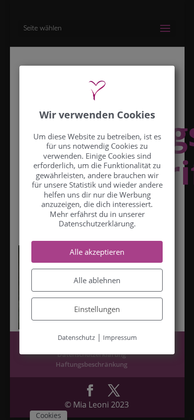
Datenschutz (76, 337)
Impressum (120, 337)
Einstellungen (97, 309)
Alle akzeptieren (97, 252)
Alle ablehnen (97, 280)
